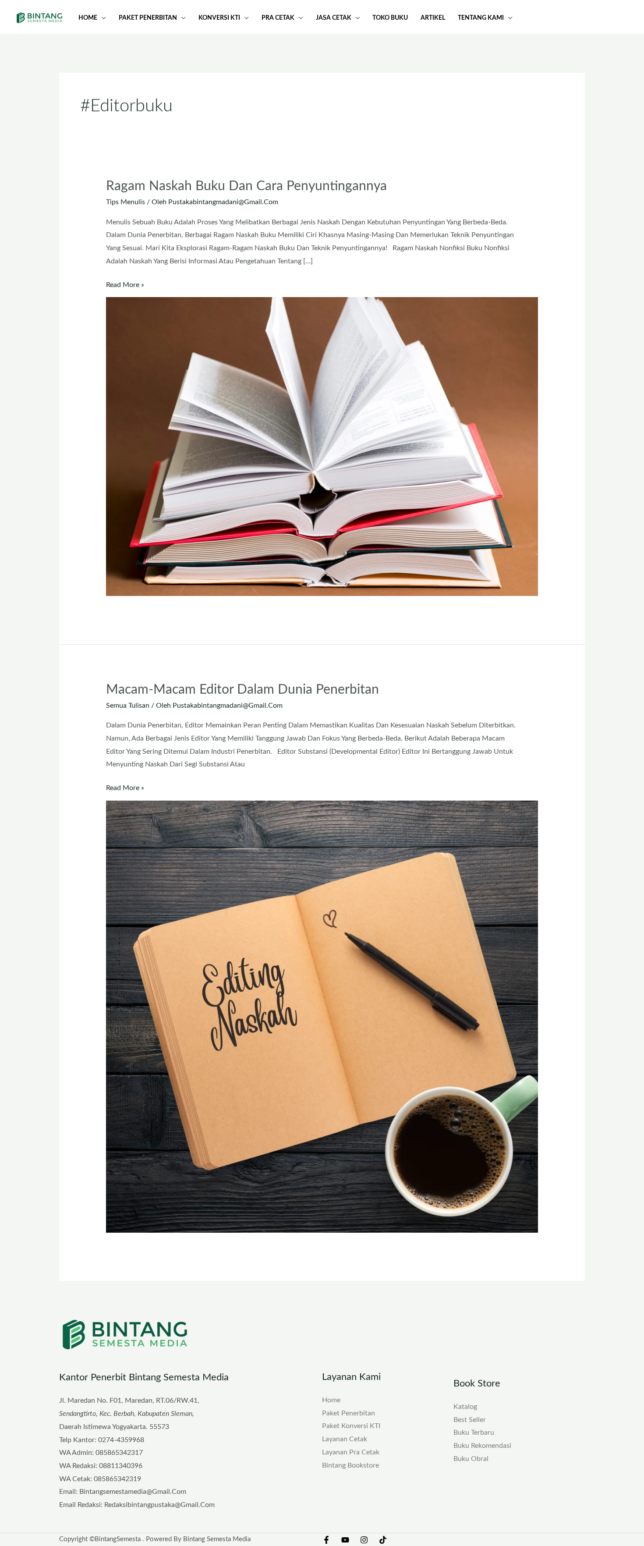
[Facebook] (326, 1540)
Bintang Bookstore (350, 1465)
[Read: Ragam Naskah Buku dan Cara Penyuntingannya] (322, 446)
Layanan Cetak (344, 1439)
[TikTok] (383, 1540)
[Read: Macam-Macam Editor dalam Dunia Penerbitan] (322, 1016)
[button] (101, 17)
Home (331, 1400)
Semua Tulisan (127, 705)
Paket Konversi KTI (351, 1425)
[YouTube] (345, 1540)
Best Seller (469, 1419)
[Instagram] (364, 1540)
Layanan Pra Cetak (350, 1452)
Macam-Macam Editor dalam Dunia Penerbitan (242, 689)
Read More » (125, 283)
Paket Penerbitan (348, 1413)
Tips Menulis (125, 202)
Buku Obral (470, 1458)
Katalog (465, 1406)
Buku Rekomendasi (482, 1445)
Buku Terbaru (473, 1432)
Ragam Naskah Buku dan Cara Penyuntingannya (246, 186)
